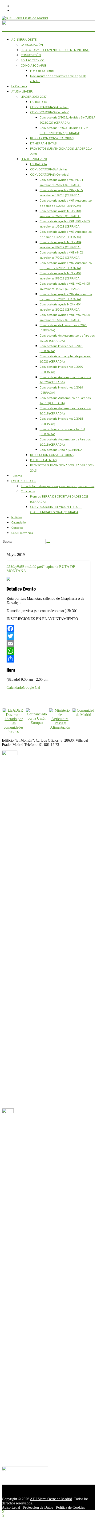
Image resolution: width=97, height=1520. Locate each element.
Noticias (16, 517)
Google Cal (31, 687)
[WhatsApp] (48, 651)
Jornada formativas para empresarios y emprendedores (57, 486)
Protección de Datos (38, 1507)
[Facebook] (48, 628)
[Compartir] (48, 659)
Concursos (28, 491)
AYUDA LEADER (22, 91)
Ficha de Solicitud (42, 71)
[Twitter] (48, 636)
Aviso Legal (11, 1507)
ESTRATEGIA (38, 102)
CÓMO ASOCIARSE (33, 66)
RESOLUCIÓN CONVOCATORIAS (51, 138)
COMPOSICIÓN (31, 55)
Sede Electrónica (22, 533)
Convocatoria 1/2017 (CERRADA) (61, 450)
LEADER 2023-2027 (34, 97)
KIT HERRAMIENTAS (43, 143)
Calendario (18, 522)
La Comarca (19, 86)
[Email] (48, 643)
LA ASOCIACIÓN (32, 45)
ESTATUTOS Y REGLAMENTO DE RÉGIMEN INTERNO (55, 50)
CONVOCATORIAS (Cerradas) (49, 112)
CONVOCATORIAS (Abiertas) (49, 107)
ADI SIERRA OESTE (23, 40)
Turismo (16, 476)
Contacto (17, 528)
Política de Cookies (70, 1507)
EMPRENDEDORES (23, 481)
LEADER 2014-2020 (34, 159)
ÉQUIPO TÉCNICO (32, 60)
